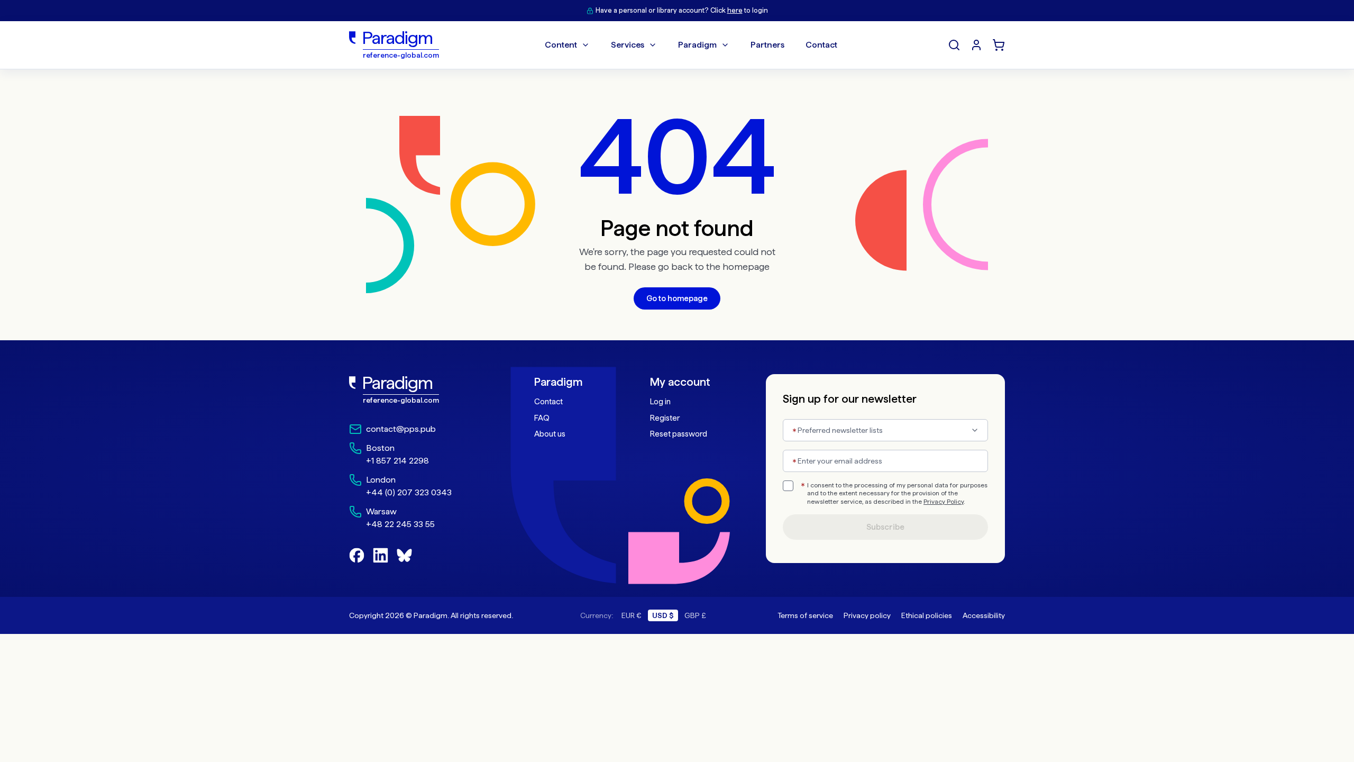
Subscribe (885, 527)
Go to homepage (677, 298)
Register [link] (665, 418)
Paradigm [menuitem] (697, 45)
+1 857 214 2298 (397, 461)
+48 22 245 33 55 (400, 524)
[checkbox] (788, 485)
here (735, 10)
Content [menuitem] (561, 45)
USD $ (663, 615)
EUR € (631, 615)
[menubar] (691, 45)
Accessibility (984, 615)
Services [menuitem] (627, 45)
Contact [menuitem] (821, 45)
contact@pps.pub (401, 429)
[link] (418, 390)
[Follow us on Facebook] (356, 555)
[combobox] (885, 430)
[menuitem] (976, 45)
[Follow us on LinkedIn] (380, 555)
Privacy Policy (943, 501)
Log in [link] (660, 401)
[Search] (954, 45)
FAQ (542, 418)
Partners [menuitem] (767, 45)
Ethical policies (926, 615)
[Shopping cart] (998, 45)
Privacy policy (867, 615)
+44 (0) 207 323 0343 (409, 492)
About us (549, 434)
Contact (548, 401)
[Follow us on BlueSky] (404, 555)
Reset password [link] (678, 434)
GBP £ (695, 615)
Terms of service (805, 615)
